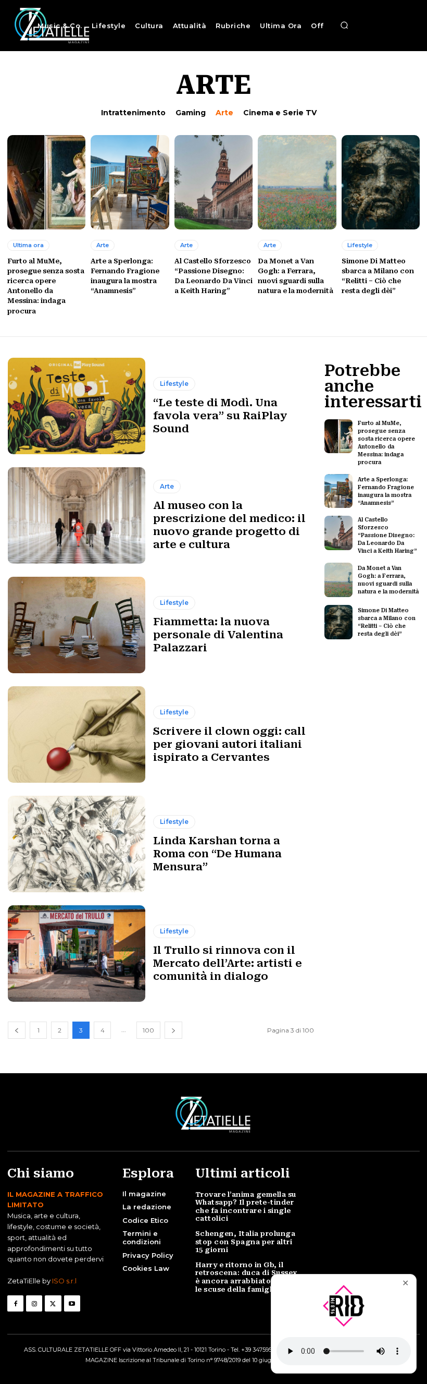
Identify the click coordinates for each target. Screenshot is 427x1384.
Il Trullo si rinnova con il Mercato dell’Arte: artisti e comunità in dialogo (227, 963)
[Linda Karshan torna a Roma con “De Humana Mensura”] (76, 844)
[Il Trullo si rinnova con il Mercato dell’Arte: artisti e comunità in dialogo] (76, 953)
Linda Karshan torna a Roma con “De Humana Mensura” (217, 853)
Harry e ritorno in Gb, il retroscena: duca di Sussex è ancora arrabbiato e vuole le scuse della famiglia (247, 1277)
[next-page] (173, 1030)
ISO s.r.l (64, 1281)
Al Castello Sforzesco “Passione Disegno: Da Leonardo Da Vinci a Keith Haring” (387, 535)
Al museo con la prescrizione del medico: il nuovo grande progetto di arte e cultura (229, 525)
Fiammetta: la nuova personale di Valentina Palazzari (218, 634)
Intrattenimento (133, 112)
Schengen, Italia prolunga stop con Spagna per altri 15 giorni (245, 1242)
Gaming (190, 112)
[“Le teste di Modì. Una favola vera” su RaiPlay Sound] (76, 406)
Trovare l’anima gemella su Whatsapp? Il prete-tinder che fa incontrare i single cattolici (245, 1207)
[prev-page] (17, 1030)
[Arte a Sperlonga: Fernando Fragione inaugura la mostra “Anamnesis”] (130, 182)
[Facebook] (15, 1303)
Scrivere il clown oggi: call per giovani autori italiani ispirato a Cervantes (229, 744)
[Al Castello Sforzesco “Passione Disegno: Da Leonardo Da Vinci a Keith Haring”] (213, 182)
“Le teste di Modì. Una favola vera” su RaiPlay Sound (220, 415)
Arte (224, 112)
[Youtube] (72, 1303)
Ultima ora (28, 245)
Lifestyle (359, 245)
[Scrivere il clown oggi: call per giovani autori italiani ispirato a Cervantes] (76, 734)
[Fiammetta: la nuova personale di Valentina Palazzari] (76, 625)
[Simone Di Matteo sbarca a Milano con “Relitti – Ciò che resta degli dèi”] (381, 182)
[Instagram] (34, 1303)
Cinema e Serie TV (280, 112)
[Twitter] (53, 1303)
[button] (344, 25)
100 (148, 1030)
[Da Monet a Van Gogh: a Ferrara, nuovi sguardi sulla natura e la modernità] (297, 182)
